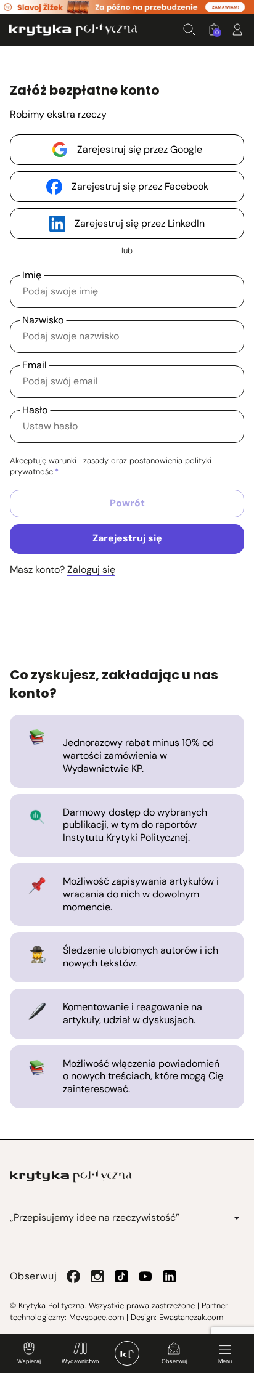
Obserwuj (174, 1361)
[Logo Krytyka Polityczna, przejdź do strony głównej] (73, 29)
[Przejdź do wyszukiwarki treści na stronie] (189, 29)
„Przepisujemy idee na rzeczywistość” (94, 1217)
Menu (225, 1361)
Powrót (127, 502)
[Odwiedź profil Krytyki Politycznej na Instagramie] (97, 1276)
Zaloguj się (91, 569)
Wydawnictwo (80, 1361)
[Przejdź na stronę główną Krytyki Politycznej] (71, 1176)
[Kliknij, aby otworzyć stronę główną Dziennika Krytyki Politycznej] (127, 1353)
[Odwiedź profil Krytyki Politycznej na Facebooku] (73, 1276)
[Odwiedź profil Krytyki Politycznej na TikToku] (121, 1276)
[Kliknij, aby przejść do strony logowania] (237, 29)
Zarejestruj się (127, 538)
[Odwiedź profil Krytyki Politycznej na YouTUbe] (145, 1276)
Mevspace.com (96, 1317)
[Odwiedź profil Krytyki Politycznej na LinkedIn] (169, 1276)
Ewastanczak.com (191, 1317)
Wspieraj (29, 1361)
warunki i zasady (79, 460)
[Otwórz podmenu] (236, 1217)
